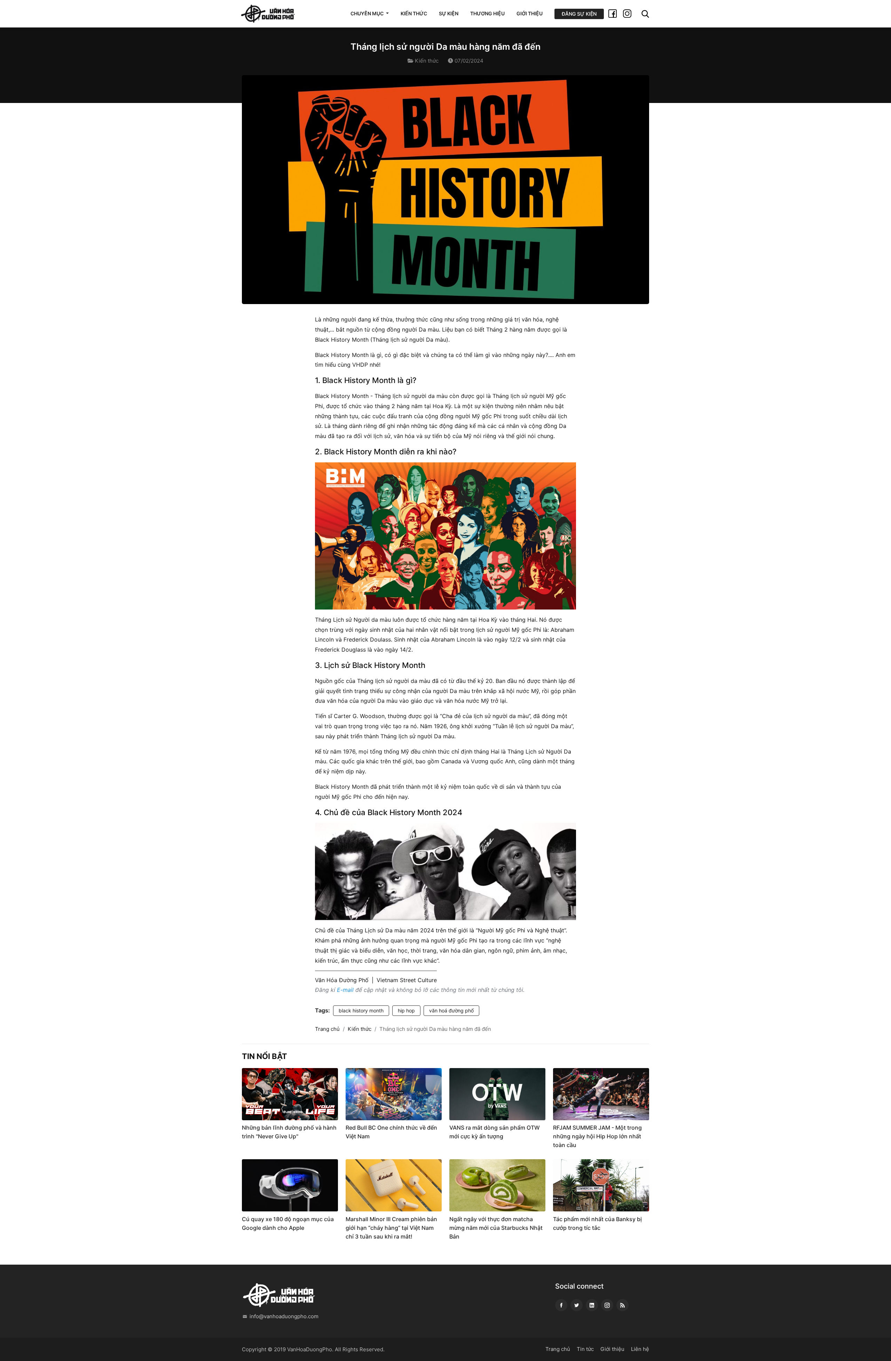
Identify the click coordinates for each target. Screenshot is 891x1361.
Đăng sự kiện (579, 14)
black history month (361, 1010)
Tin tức (585, 1349)
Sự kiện (448, 13)
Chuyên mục (367, 13)
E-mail (345, 989)
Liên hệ (640, 1349)
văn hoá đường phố (451, 1010)
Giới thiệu (530, 13)
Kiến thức (414, 13)
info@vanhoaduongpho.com (284, 1316)
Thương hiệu (487, 13)
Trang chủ (327, 1029)
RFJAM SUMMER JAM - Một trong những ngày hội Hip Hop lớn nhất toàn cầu (597, 1136)
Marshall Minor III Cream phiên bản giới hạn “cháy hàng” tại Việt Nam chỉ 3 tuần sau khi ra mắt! (391, 1228)
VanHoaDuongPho (309, 1349)
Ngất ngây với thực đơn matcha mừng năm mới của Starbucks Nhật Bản (496, 1228)
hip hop (406, 1010)
